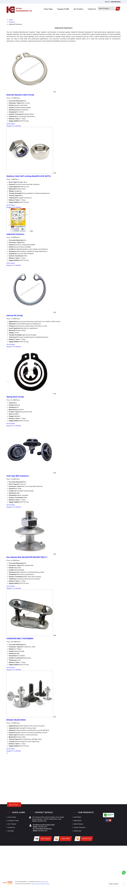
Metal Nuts (77, 817)
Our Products (78, 9)
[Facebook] (107, 821)
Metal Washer (78, 824)
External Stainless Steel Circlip (20, 95)
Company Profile (63, 9)
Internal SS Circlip (15, 315)
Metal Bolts (78, 820)
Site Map (11, 831)
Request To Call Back (14, 126)
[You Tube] (109, 821)
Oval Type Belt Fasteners (18, 476)
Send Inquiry (11, 124)
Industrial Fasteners (15, 234)
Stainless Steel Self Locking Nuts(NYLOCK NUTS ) (29, 176)
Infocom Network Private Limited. (40, 883)
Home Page (48, 9)
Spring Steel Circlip (15, 397)
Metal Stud (77, 831)
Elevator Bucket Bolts (16, 720)
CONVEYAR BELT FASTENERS (20, 638)
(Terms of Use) (44, 881)
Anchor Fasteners (79, 827)
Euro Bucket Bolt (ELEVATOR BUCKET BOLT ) (27, 557)
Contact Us (92, 9)
